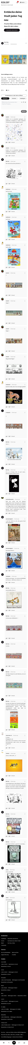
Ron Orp (7, 161)
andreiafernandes (10, 499)
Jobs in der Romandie (6, 980)
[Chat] (19, 1042)
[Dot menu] (26, 43)
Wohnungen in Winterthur (16, 1017)
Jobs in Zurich (4, 964)
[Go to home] (5, 2)
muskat (7, 117)
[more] (25, 117)
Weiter (24, 111)
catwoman (8, 576)
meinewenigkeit (9, 519)
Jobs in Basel (4, 988)
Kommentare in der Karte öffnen (14, 95)
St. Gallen (3, 1007)
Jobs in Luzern (4, 1001)
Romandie (3, 977)
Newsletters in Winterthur (7, 1019)
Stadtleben (3, 938)
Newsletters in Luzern (6, 1003)
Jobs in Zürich (4, 972)
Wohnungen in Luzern (13, 1001)
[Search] (8, 1042)
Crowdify (14, 954)
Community (3, 945)
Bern (2, 993)
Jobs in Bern (4, 995)
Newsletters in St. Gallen (6, 1011)
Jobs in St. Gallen (5, 1009)
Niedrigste (22, 98)
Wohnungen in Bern (12, 995)
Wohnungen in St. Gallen (15, 1009)
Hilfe (22, 1034)
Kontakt (17, 1034)
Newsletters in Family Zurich (7, 1027)
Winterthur (3, 1015)
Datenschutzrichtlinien (18, 1037)
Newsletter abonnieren (11, 30)
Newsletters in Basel (5, 990)
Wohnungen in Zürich (13, 972)
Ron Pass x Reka (11, 943)
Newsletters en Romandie (7, 982)
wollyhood (8, 189)
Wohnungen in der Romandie (18, 980)
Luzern (2, 999)
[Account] (24, 1042)
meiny (7, 869)
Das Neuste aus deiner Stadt (14, 941)
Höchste (14, 98)
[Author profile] (2, 115)
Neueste (5, 98)
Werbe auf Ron (15, 952)
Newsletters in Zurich (6, 966)
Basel (2, 985)
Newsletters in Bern (22, 995)
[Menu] (3, 1042)
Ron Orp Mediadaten (5, 952)
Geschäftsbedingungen (6, 1037)
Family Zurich (4, 1022)
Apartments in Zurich (13, 964)
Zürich (2, 970)
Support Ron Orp (5, 954)
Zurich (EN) (3, 962)
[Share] (26, 90)
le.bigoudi (8, 412)
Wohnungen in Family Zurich (18, 1025)
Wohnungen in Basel (12, 988)
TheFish (7, 753)
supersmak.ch (9, 735)
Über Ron (13, 1034)
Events (2, 941)
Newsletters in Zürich (6, 974)
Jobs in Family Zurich (5, 1025)
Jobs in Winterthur (5, 1017)
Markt (2, 943)
